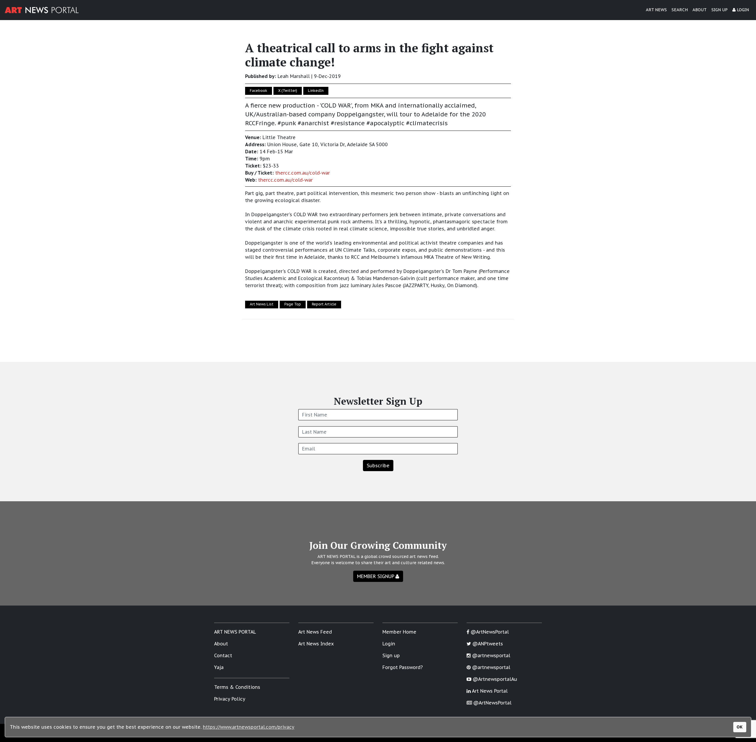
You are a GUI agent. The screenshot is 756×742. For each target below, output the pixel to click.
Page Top (292, 304)
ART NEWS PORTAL (235, 632)
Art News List (261, 304)
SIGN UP (719, 9)
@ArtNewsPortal (489, 632)
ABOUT (700, 9)
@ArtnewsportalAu (494, 679)
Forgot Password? (402, 667)
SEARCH (680, 9)
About (221, 644)
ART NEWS (656, 9)
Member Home (399, 632)
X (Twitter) (287, 90)
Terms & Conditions (237, 687)
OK (740, 727)
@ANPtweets (487, 644)
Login (388, 644)
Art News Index (316, 644)
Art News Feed (315, 632)
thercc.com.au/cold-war (302, 173)
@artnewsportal (490, 655)
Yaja (219, 667)
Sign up (391, 655)
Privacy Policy (229, 699)
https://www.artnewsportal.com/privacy (248, 727)
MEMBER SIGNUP (376, 576)
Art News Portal (489, 691)
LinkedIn (316, 90)
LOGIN (742, 9)
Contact (223, 655)
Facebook (258, 90)
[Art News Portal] (42, 10)
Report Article (324, 304)
